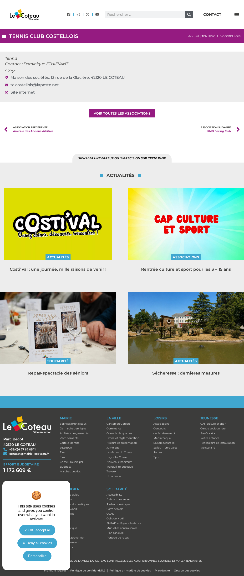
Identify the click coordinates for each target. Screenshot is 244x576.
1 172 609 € (17, 470)
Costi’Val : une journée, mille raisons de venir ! (58, 269)
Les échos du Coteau (120, 452)
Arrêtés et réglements (74, 433)
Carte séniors (115, 509)
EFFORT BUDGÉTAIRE (21, 464)
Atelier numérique (118, 504)
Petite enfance (209, 438)
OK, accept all (38, 530)
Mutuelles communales (122, 528)
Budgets (65, 466)
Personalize (37, 556)
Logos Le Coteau (117, 457)
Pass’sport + (207, 433)
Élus (62, 452)
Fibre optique (68, 528)
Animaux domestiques (74, 504)
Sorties (157, 452)
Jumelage (113, 447)
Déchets (65, 518)
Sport (156, 457)
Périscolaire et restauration (217, 442)
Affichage (66, 499)
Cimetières (67, 513)
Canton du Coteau (118, 423)
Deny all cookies (38, 543)
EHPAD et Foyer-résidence (124, 523)
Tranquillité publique (120, 466)
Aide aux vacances (118, 499)
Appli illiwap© (68, 509)
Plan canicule (115, 532)
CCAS (110, 513)
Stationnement (69, 542)
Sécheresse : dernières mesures (186, 373)
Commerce (114, 428)
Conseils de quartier (119, 433)
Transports (66, 547)
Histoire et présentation (122, 442)
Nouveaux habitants (119, 462)
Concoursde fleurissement (164, 431)
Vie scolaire (207, 447)
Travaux (111, 471)
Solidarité (58, 361)
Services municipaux (73, 423)
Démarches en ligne (73, 428)
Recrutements (69, 438)
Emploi (64, 523)
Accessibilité (114, 494)
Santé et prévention (72, 537)
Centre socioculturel (213, 428)
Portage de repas (118, 537)
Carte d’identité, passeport (70, 445)
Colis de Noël (115, 518)
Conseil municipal (71, 462)
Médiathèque (162, 438)
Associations (186, 257)
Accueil (193, 36)
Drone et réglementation (123, 438)
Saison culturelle (164, 442)
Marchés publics (70, 471)
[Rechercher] (189, 14)
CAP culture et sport (213, 423)
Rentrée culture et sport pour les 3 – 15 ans (186, 269)
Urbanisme (114, 476)
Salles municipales (165, 447)
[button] (237, 14)
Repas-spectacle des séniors (58, 373)
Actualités (58, 257)
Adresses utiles (69, 494)
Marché (65, 532)
